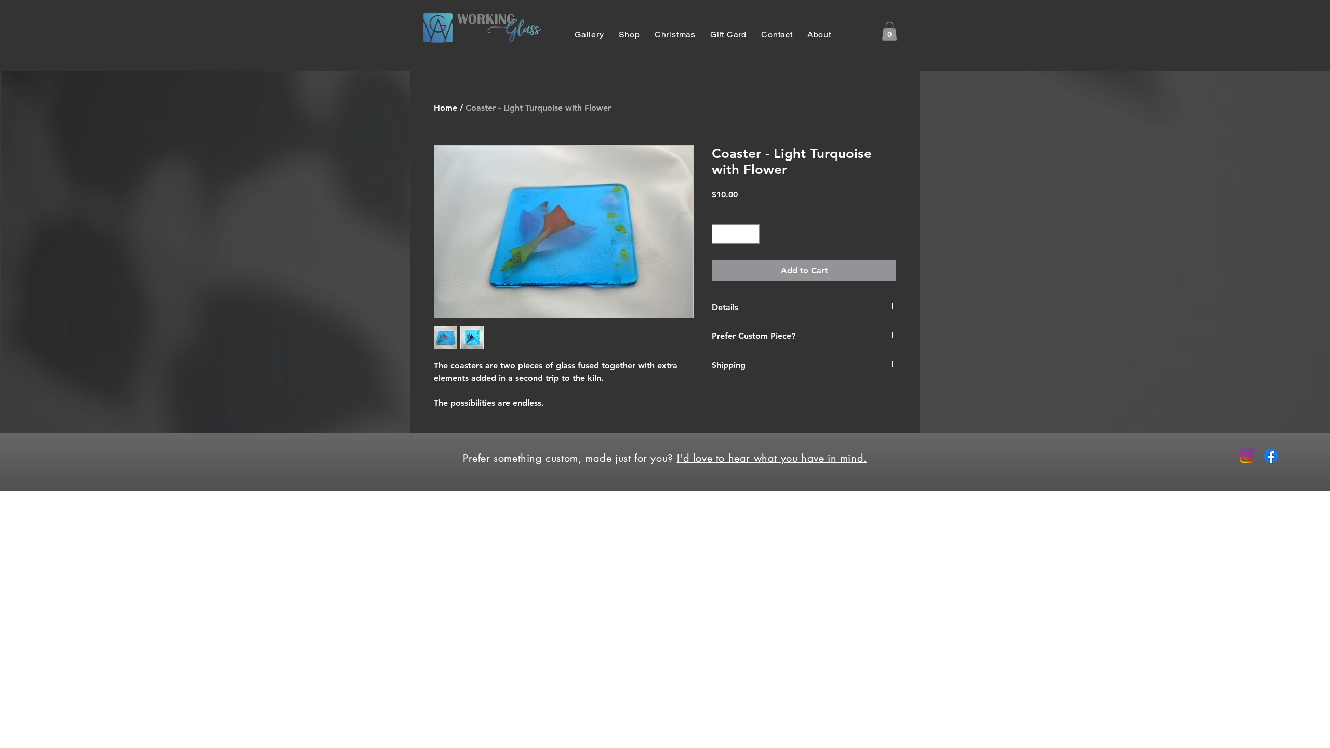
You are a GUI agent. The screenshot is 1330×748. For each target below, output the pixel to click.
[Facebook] (1271, 455)
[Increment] (751, 234)
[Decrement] (719, 234)
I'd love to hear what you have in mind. (772, 458)
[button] (889, 31)
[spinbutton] (735, 234)
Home (445, 108)
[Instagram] (1246, 455)
